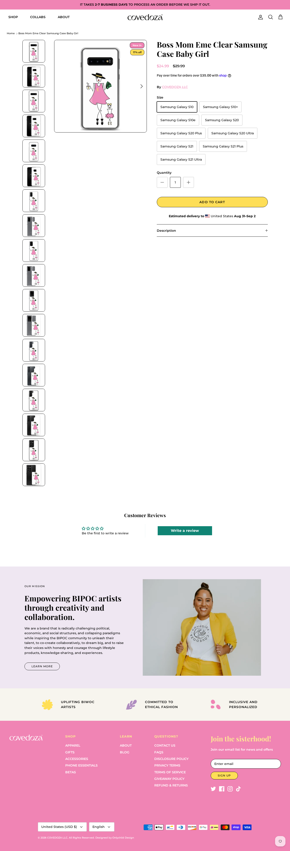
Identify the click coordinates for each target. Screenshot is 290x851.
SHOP (13, 17)
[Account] (259, 17)
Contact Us (164, 745)
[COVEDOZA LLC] (145, 17)
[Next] (142, 86)
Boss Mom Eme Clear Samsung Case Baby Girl (48, 33)
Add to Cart (212, 202)
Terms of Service (170, 772)
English (98, 827)
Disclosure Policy (171, 759)
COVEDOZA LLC (175, 87)
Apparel (72, 745)
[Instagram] (230, 788)
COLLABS (38, 17)
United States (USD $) (59, 827)
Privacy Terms (167, 765)
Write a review (185, 530)
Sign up (224, 775)
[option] (100, 86)
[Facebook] (221, 788)
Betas (70, 772)
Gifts (70, 752)
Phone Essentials (81, 765)
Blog (124, 752)
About (126, 745)
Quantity (164, 173)
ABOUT (64, 17)
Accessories (76, 759)
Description (166, 231)
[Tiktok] (238, 788)
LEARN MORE (42, 666)
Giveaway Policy (169, 779)
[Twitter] (213, 788)
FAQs (158, 752)
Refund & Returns (171, 785)
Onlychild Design (123, 837)
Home (11, 33)
